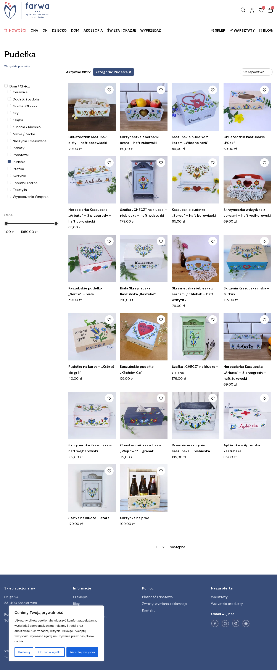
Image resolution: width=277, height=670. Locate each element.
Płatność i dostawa (157, 597)
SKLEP (220, 30)
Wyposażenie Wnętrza (30, 196)
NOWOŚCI (17, 30)
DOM (75, 30)
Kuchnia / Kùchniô (26, 127)
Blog (76, 603)
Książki (17, 120)
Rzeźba (18, 169)
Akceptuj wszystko (82, 652)
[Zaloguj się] (252, 10)
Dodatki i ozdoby (26, 99)
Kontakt (148, 610)
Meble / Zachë (23, 134)
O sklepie (80, 597)
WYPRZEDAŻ (150, 30)
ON (45, 30)
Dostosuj (24, 652)
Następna (177, 547)
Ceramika (19, 92)
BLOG (268, 30)
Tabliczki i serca (24, 183)
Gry (15, 113)
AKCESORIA (93, 30)
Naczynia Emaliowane (29, 141)
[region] (56, 633)
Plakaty (18, 148)
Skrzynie (19, 176)
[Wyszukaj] (243, 10)
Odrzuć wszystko (49, 652)
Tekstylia (19, 189)
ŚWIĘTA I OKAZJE (121, 30)
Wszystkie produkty (227, 603)
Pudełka (18, 162)
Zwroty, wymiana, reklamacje (164, 603)
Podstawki (20, 155)
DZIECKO (59, 30)
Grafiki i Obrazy (24, 106)
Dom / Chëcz (19, 86)
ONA (34, 30)
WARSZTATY (244, 30)
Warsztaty (219, 597)
